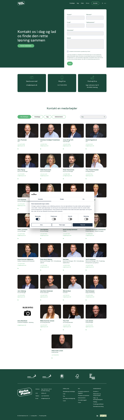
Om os (87, 3)
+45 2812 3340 (43, 144)
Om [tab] (83, 199)
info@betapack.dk (31, 85)
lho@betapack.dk (44, 235)
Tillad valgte (62, 224)
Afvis (41, 224)
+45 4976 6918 (21, 295)
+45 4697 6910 (43, 295)
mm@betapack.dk (90, 297)
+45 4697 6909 (89, 265)
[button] (102, 3)
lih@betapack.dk (21, 205)
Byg (78, 3)
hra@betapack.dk (44, 175)
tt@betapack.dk (89, 175)
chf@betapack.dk (44, 145)
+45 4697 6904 (89, 295)
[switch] (54, 219)
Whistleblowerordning (98, 406)
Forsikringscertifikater (98, 404)
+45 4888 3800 (89, 233)
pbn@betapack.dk (44, 267)
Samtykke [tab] (40, 199)
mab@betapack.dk (90, 205)
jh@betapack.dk (21, 297)
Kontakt (95, 3)
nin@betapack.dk (67, 297)
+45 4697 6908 (66, 325)
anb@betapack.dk (22, 325)
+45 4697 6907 (21, 263)
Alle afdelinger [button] (24, 116)
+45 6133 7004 (89, 174)
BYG (79, 388)
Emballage (72, 3)
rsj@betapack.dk (44, 326)
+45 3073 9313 (66, 265)
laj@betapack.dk (89, 326)
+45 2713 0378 (21, 174)
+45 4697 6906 (66, 144)
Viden (82, 3)
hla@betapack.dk (22, 235)
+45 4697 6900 (21, 144)
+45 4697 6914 (43, 233)
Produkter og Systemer (83, 395)
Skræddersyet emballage (69, 391)
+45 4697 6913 (89, 204)
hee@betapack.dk (90, 145)
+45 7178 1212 (66, 295)
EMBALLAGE (66, 388)
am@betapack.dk (22, 175)
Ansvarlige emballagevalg (69, 398)
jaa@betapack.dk (90, 267)
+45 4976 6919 (89, 325)
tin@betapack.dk (67, 326)
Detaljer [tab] (62, 199)
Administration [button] (59, 116)
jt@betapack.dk (21, 145)
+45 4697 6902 (21, 233)
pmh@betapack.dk (67, 175)
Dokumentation (81, 397)
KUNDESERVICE (97, 388)
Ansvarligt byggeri (82, 400)
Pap (64, 396)
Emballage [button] (37, 116)
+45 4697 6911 (66, 233)
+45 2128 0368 (43, 265)
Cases (64, 400)
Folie (64, 393)
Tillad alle (82, 224)
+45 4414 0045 (89, 144)
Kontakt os (95, 391)
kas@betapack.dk (67, 235)
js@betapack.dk (44, 297)
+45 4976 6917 (43, 325)
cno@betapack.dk (90, 235)
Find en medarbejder (25, 45)
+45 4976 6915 (21, 204)
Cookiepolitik (34, 415)
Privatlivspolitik (42, 415)
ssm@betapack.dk (22, 265)
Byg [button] (47, 116)
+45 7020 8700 (62, 85)
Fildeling (95, 401)
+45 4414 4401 (43, 174)
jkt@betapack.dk (67, 145)
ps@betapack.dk (67, 267)
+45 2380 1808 (66, 174)
